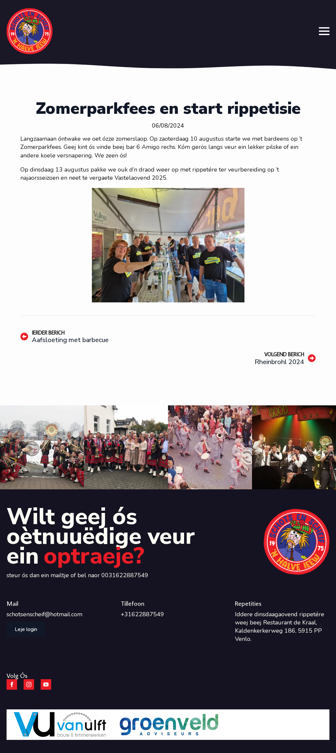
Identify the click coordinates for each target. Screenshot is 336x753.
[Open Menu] (324, 31)
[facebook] (12, 684)
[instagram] (29, 684)
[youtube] (46, 684)
